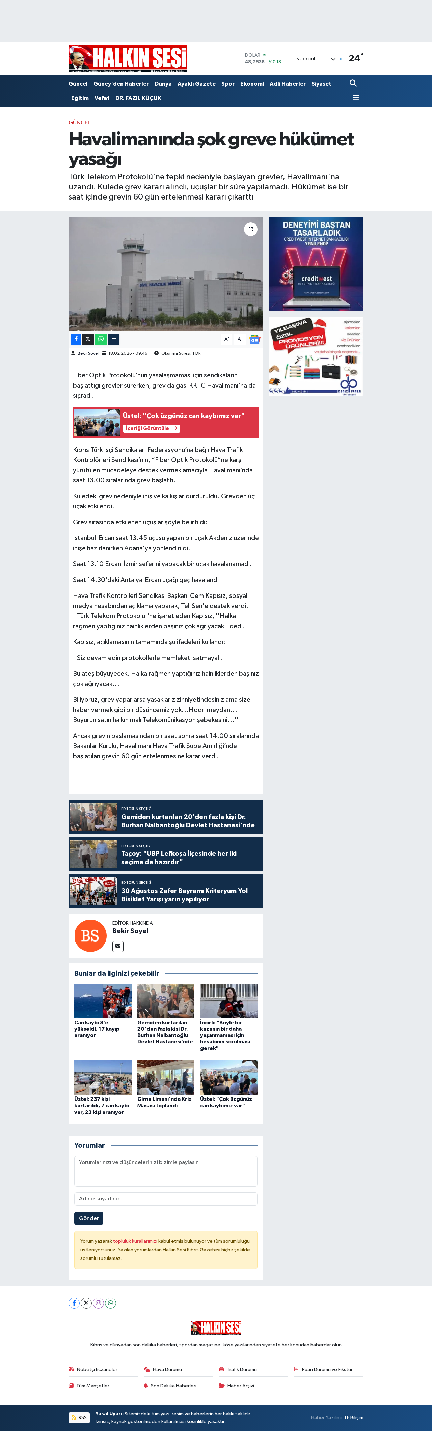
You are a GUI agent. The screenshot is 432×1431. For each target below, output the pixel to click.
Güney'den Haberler (121, 84)
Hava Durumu (167, 1369)
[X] (86, 1303)
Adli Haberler (288, 84)
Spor (228, 84)
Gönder (89, 1218)
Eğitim (80, 98)
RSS (82, 1417)
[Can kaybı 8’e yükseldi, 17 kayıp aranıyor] (103, 1000)
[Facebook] (74, 1303)
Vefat (102, 98)
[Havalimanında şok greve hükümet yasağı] (166, 274)
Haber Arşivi (240, 1385)
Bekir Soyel (88, 353)
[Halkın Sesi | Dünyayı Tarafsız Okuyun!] (128, 58)
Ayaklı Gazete (197, 84)
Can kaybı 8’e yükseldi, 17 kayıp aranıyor (96, 1029)
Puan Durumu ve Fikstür (327, 1369)
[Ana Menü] (354, 98)
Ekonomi (252, 84)
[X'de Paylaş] (88, 339)
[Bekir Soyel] (90, 935)
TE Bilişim (353, 1417)
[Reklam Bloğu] (316, 264)
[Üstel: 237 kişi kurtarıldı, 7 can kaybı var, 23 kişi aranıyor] (103, 1077)
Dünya (163, 84)
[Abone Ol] (255, 339)
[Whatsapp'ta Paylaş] (101, 339)
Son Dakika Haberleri (173, 1385)
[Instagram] (98, 1303)
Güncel (78, 84)
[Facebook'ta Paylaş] (76, 339)
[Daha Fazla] (113, 339)
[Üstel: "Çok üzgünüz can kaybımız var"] (229, 1077)
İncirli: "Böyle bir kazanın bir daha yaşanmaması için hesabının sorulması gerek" (225, 1035)
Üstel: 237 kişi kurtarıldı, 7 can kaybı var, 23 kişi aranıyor (101, 1105)
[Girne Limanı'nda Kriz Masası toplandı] (166, 1077)
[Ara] (354, 84)
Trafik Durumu (242, 1369)
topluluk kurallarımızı (135, 1241)
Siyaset (321, 84)
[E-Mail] (118, 946)
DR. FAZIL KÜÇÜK (138, 98)
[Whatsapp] (110, 1303)
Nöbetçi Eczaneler (97, 1369)
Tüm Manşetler (92, 1385)
